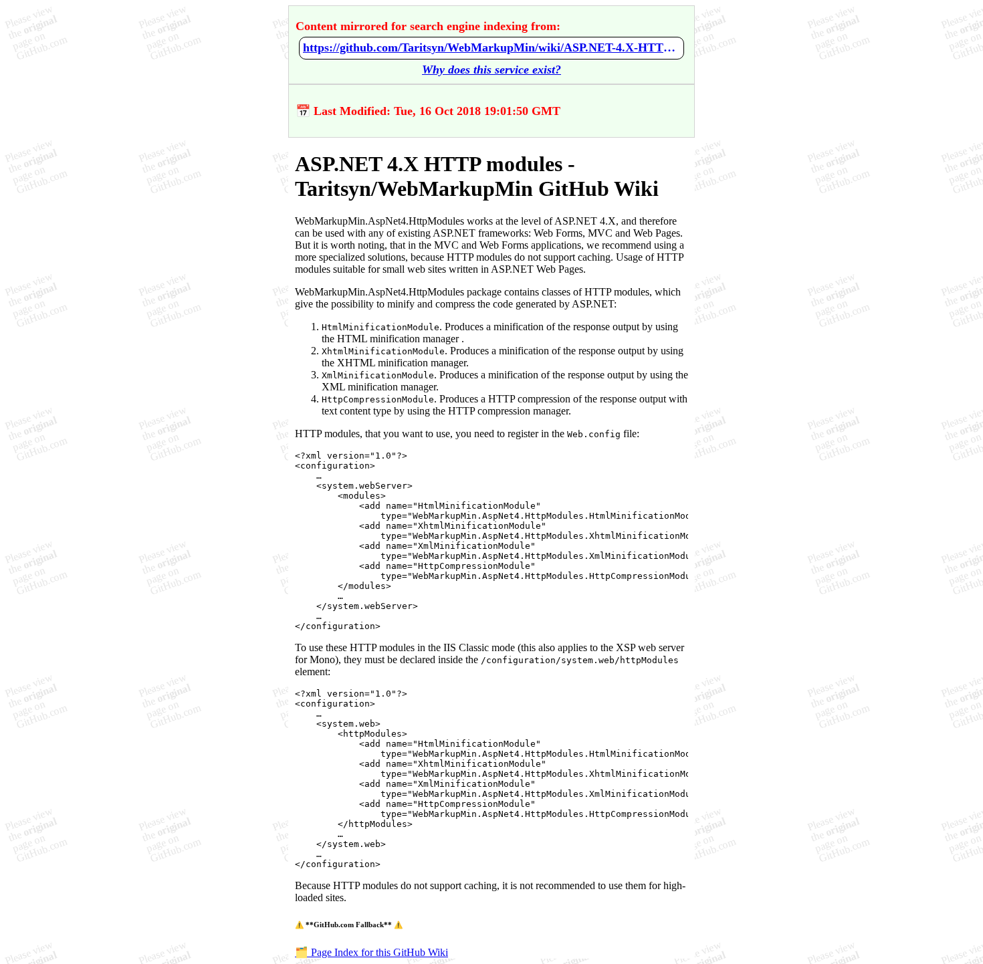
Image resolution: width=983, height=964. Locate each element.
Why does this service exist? (491, 69)
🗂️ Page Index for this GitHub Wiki (371, 952)
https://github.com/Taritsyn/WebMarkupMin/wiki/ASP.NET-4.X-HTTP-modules (491, 47)
